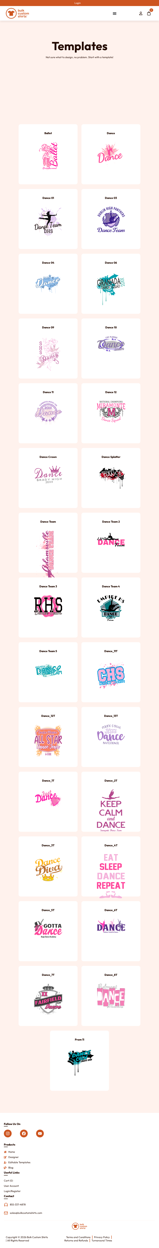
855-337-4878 (18, 1204)
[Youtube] (40, 1133)
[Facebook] (24, 1133)
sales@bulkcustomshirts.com (26, 1212)
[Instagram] (8, 1133)
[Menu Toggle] (115, 13)
